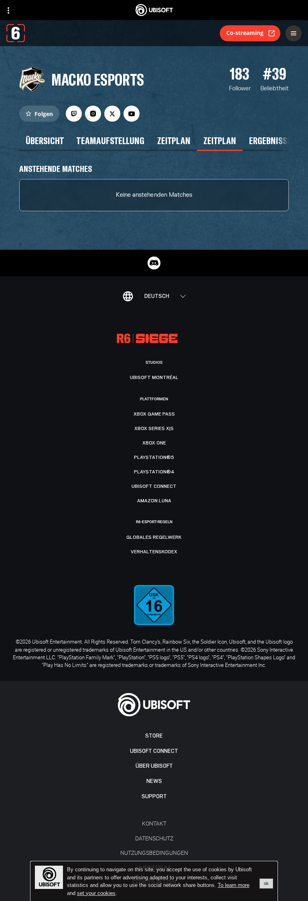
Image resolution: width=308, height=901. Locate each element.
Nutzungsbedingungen (154, 852)
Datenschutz (154, 838)
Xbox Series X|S (154, 428)
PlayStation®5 (154, 457)
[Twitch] (74, 114)
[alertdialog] (154, 881)
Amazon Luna (154, 500)
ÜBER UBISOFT (154, 766)
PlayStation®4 (154, 472)
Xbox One (154, 443)
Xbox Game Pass (154, 414)
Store (154, 736)
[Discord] (154, 263)
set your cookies (96, 893)
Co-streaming (244, 33)
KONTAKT (154, 823)
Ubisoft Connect (154, 751)
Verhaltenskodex (154, 551)
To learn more (233, 885)
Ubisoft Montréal (154, 377)
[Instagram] (93, 114)
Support (154, 796)
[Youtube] (132, 114)
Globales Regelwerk (154, 537)
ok (266, 883)
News (154, 781)
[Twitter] (112, 114)
